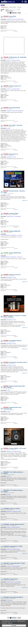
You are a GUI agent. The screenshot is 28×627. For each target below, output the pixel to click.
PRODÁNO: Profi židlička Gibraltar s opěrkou (13, 491)
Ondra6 (5, 87)
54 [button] (18, 12)
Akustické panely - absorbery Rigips (14, 191)
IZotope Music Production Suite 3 (15, 362)
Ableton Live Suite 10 (12, 274)
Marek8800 (6, 275)
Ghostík (5, 388)
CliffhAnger (6, 547)
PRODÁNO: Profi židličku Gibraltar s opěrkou (13, 473)
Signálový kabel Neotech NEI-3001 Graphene (14, 386)
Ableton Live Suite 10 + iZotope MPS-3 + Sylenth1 (14, 316)
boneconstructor (7, 525)
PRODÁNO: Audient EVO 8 (10, 579)
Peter (5, 564)
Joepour (5, 58)
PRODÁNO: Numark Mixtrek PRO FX (13, 597)
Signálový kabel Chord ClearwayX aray (12, 408)
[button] (8, 12)
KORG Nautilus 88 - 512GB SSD (14, 57)
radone (5, 17)
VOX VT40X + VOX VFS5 (12, 125)
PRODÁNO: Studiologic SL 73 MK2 (12, 546)
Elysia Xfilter (9, 16)
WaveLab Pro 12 (10, 154)
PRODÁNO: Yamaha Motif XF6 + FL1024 (14, 563)
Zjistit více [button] (10, 623)
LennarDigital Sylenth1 (12, 340)
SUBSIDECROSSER (7, 214)
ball (5, 232)
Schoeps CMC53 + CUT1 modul (14, 448)
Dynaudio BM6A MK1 (11, 231)
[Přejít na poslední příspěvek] (14, 30)
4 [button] (14, 12)
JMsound (5, 155)
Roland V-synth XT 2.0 (12, 86)
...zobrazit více (24, 200)
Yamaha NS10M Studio (12, 253)
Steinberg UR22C (10, 213)
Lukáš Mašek (6, 598)
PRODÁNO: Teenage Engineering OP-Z (13, 524)
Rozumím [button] (14, 625)
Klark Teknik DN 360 (11, 107)
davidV (5, 193)
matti (5, 509)
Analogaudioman (7, 449)
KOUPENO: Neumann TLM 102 (11, 508)
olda (12, 120)
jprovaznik (6, 474)
